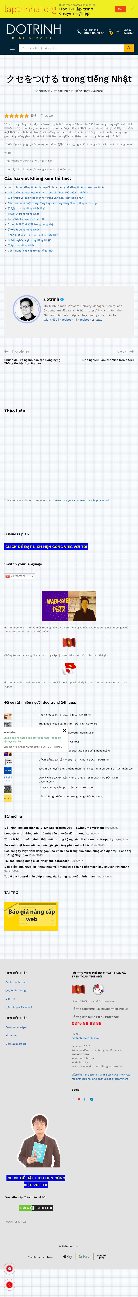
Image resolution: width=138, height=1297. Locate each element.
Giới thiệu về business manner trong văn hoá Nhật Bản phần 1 (46, 197)
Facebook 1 (67, 319)
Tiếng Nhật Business (88, 90)
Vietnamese (18, 576)
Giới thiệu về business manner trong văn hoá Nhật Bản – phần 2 (48, 192)
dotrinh (63, 90)
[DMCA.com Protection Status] (36, 1207)
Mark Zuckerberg (15, 1043)
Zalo (99, 319)
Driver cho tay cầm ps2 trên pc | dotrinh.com (67, 787)
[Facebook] (73, 1099)
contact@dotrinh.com (85, 1037)
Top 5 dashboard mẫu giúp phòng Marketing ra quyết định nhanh (50, 876)
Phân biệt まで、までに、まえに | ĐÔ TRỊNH (34, 234)
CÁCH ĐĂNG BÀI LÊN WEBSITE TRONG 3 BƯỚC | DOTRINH (74, 759)
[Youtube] (79, 1099)
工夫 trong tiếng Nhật (21, 245)
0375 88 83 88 (87, 1023)
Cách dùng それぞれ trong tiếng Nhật (30, 250)
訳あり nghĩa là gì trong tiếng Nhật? (30, 240)
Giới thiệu (50, 319)
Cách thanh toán (15, 982)
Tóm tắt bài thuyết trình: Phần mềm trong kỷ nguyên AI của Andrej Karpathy (58, 839)
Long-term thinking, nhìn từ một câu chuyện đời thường (44, 833)
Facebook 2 (86, 319)
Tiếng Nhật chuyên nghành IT (26, 219)
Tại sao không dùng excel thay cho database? (36, 861)
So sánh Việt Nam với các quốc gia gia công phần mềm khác (47, 845)
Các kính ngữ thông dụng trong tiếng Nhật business (71, 796)
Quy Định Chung (15, 990)
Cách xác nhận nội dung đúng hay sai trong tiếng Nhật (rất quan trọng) (52, 203)
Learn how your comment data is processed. (81, 500)
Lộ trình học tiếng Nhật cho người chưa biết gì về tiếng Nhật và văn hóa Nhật (56, 187)
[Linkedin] (85, 1099)
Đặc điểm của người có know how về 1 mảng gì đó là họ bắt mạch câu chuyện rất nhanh (66, 866)
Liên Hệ (10, 998)
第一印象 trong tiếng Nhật (23, 229)
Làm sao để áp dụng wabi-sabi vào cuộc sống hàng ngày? (74, 750)
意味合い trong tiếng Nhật (23, 213)
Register (128, 32)
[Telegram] (91, 1099)
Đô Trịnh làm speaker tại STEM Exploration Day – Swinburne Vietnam (54, 827)
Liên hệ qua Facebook (19, 1007)
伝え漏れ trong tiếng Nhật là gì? (27, 208)
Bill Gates (11, 1035)
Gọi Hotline (91, 29)
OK (129, 48)
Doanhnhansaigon (16, 1027)
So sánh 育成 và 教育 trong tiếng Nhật (31, 224)
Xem (120, 9)
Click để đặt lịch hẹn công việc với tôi (46, 546)
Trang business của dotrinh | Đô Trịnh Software (68, 723)
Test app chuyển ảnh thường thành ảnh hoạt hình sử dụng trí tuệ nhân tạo (86, 768)
